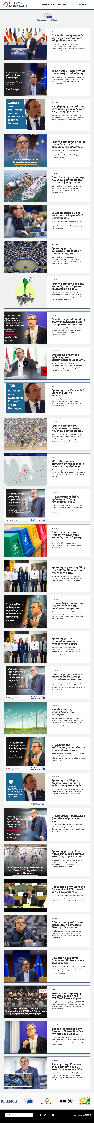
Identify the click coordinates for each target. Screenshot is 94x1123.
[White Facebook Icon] (40, 1114)
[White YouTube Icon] (53, 1114)
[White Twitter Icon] (44, 1114)
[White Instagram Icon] (49, 1114)
